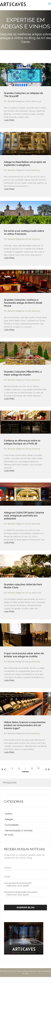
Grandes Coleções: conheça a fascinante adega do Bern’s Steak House (23, 302)
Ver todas (8, 834)
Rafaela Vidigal (15, 101)
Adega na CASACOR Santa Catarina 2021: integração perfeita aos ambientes (24, 515)
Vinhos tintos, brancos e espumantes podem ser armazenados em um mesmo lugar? (25, 725)
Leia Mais (9, 120)
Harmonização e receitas (19, 830)
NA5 (26, 973)
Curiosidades (12, 825)
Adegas (9, 819)
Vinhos (8, 813)
